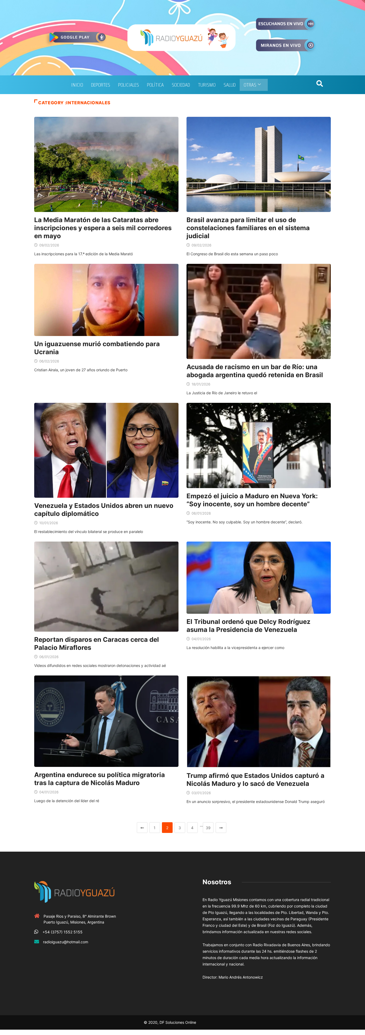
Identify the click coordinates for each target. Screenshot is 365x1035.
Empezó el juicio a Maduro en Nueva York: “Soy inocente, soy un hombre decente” (252, 500)
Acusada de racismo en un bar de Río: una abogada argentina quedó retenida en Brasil (255, 371)
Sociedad (181, 84)
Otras (250, 84)
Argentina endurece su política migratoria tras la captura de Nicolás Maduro (99, 779)
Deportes (100, 84)
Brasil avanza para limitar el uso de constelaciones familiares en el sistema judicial (248, 228)
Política (155, 84)
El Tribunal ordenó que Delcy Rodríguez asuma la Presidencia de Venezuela (248, 626)
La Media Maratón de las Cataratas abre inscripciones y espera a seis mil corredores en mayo (103, 228)
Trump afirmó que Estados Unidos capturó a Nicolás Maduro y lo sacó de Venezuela (255, 779)
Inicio (77, 84)
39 (208, 827)
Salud (230, 84)
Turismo (207, 84)
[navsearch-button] (319, 84)
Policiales (128, 84)
